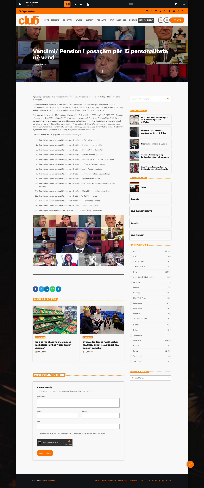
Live (177, 20)
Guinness (137, 293)
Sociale (136, 346)
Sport (135, 351)
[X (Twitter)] (152, 11)
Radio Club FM (48, 480)
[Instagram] (174, 11)
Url (38, 422)
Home (143, 187)
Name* (39, 411)
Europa (136, 288)
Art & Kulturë (138, 261)
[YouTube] (147, 11)
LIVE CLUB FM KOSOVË (141, 211)
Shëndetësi (137, 335)
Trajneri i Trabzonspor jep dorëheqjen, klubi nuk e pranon (155, 156)
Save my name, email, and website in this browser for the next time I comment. (73, 434)
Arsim (135, 256)
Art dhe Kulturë (139, 267)
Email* (84, 411)
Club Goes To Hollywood (143, 277)
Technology (137, 356)
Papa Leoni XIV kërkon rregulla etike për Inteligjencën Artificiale (154, 119)
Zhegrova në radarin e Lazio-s (154, 144)
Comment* (41, 396)
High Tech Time (139, 298)
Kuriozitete (137, 308)
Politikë (136, 325)
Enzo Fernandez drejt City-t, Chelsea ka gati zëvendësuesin (154, 168)
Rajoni (135, 330)
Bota (135, 272)
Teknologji (137, 361)
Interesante (137, 303)
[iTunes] (170, 11)
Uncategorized (141, 318)
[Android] (183, 11)
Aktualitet (40, 337)
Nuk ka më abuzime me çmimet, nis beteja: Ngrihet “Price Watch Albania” (53, 344)
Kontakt (134, 223)
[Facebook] (178, 11)
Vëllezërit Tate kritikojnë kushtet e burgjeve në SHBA (153, 132)
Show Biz (137, 341)
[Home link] (29, 20)
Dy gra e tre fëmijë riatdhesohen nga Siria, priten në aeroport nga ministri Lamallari (101, 344)
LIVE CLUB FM (137, 235)
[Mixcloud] (165, 11)
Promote (135, 199)
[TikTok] (161, 11)
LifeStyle (136, 314)
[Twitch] (156, 11)
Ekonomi (136, 282)
